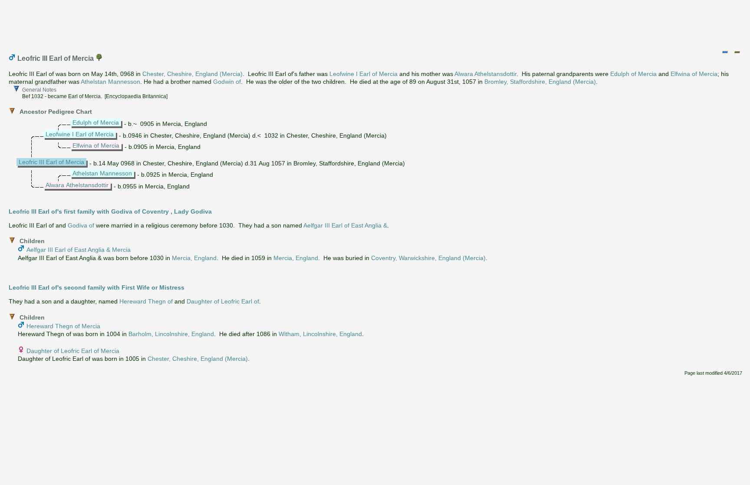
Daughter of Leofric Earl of (223, 301)
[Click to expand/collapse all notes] (725, 52)
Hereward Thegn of (146, 301)
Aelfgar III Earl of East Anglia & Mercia (78, 249)
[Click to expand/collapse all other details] (737, 52)
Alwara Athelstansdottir (485, 73)
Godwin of (227, 81)
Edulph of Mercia (633, 73)
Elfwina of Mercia (694, 73)
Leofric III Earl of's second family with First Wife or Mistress (96, 287)
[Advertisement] (375, 23)
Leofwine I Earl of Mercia (363, 73)
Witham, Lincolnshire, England (320, 333)
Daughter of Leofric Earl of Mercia (72, 350)
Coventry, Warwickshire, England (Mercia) (428, 257)
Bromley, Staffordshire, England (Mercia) (540, 81)
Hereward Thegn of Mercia (63, 326)
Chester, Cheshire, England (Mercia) (192, 73)
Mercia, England (194, 257)
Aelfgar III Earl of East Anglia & (345, 225)
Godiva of (81, 225)
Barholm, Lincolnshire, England (171, 333)
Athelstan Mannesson (110, 81)
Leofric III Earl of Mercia (51, 161)
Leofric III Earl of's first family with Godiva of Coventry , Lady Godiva (110, 211)
